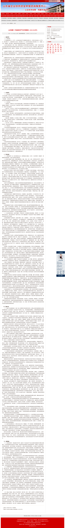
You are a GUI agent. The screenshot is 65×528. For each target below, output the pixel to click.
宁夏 (50, 52)
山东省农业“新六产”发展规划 (11, 507)
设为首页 (36, 515)
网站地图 (25, 515)
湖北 (48, 49)
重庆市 (58, 44)
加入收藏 (39, 515)
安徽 (48, 47)
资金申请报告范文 (22, 33)
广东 (53, 49)
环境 (11, 479)
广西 (61, 51)
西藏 (48, 52)
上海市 (55, 44)
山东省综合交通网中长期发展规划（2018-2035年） (14, 509)
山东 (55, 47)
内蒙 (58, 51)
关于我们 (32, 515)
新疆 (61, 47)
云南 (48, 51)
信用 (34, 474)
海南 (55, 49)
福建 (50, 47)
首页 (8, 23)
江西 (53, 47)
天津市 (51, 44)
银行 (4, 471)
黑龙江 (53, 52)
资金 (23, 458)
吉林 (58, 47)
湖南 (50, 49)
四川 (58, 49)
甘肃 (53, 51)
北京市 (48, 44)
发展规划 (11, 23)
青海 (55, 51)
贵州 (61, 49)
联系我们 (28, 515)
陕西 (50, 51)
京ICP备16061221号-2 (32, 525)
